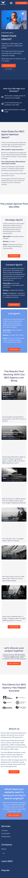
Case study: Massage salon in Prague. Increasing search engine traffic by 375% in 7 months (14, 618)
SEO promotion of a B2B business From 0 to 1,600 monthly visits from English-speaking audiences (14, 501)
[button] (11, 3)
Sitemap (3, 849)
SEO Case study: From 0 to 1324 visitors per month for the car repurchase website (13, 578)
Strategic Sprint (6, 836)
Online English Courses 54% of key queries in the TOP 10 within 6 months (14, 419)
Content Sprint (5, 833)
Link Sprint (4, 830)
